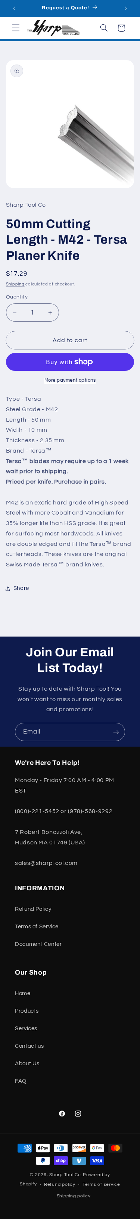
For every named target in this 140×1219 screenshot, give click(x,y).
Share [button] (21, 588)
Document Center (38, 944)
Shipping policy (74, 1196)
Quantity (17, 297)
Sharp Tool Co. (65, 1175)
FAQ (21, 1081)
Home (23, 993)
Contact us (29, 1046)
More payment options (70, 380)
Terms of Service (37, 926)
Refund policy (59, 1184)
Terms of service (101, 1184)
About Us (27, 1063)
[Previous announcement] (14, 8)
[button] (15, 28)
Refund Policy (33, 909)
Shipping (15, 284)
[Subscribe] (116, 732)
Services (26, 1028)
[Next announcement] (126, 8)
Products (27, 1011)
